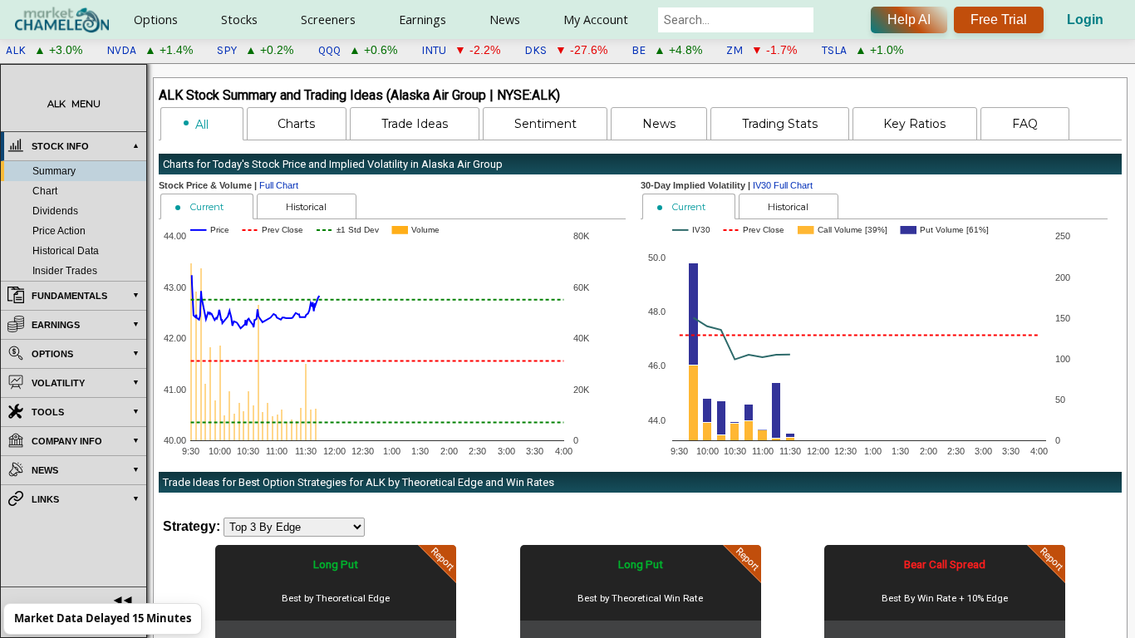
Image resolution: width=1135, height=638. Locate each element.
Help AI (909, 19)
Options (156, 19)
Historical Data (65, 251)
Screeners (328, 19)
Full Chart (278, 185)
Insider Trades (64, 271)
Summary (54, 171)
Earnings (422, 19)
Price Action (59, 231)
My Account (595, 19)
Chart (44, 191)
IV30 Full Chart (783, 185)
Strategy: (191, 525)
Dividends (55, 211)
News (504, 19)
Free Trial (998, 19)
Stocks (239, 19)
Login (1085, 19)
